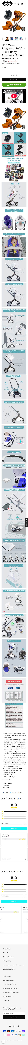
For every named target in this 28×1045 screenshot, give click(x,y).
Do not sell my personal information (13, 965)
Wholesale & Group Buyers (10, 988)
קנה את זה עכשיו (14, 79)
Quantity (4, 67)
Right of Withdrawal (8, 996)
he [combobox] (20, 798)
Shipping (4, 63)
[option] (7, 38)
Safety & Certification (9, 969)
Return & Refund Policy (9, 984)
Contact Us (6, 1000)
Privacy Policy (7, 961)
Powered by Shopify (17, 1039)
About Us (5, 952)
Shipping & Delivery (8, 980)
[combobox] (25, 823)
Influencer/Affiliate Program (11, 992)
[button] (10, 59)
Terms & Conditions (8, 957)
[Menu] (25, 3)
